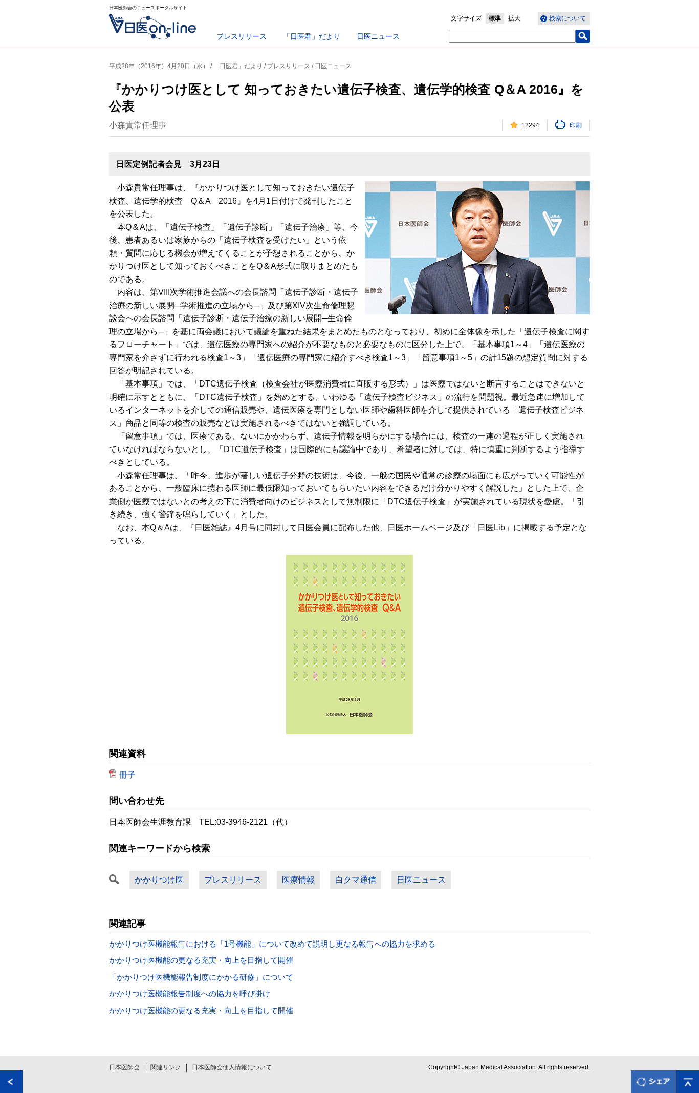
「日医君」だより (311, 36)
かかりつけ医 (159, 879)
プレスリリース (241, 36)
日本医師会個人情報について (232, 1067)
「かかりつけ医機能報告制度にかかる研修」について (201, 977)
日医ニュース (378, 36)
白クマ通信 (355, 879)
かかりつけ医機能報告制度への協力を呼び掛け (189, 993)
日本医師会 (124, 1067)
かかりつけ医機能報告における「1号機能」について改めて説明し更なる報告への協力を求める (272, 943)
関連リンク (165, 1067)
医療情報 (298, 879)
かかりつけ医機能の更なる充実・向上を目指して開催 (201, 960)
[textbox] (512, 36)
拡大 (514, 18)
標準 (495, 18)
